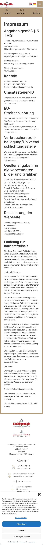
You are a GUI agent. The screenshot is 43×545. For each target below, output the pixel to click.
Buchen (36, 13)
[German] (34, 4)
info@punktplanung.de (14, 234)
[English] (30, 4)
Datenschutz (23, 542)
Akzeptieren (21, 524)
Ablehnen (21, 530)
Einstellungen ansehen (21, 537)
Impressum (32, 542)
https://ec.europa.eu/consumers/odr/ (20, 127)
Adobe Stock (20, 185)
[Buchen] (36, 10)
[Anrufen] (7, 10)
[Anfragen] (21, 10)
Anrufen (7, 13)
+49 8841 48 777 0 (12, 231)
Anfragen (21, 13)
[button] (39, 494)
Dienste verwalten (21, 518)
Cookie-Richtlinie (13, 542)
